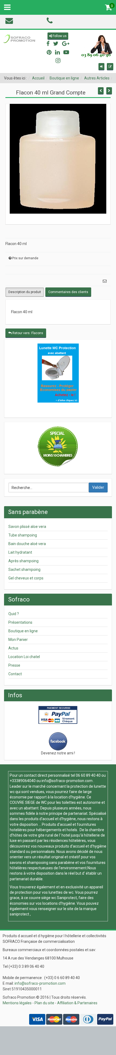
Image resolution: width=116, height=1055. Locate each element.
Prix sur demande (25, 258)
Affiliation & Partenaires (77, 1003)
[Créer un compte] (110, 66)
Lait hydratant (20, 552)
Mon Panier (18, 639)
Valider (98, 487)
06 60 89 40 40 (88, 775)
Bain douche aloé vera (27, 544)
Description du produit (24, 292)
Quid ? (13, 614)
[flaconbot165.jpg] (58, 158)
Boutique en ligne (64, 78)
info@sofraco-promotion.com (67, 781)
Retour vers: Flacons (27, 333)
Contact (15, 674)
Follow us (59, 36)
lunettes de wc (61, 892)
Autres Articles (97, 78)
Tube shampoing (22, 535)
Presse (14, 665)
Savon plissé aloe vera (27, 526)
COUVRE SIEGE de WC (28, 802)
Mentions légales (17, 1003)
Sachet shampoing (24, 569)
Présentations (20, 622)
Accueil (38, 78)
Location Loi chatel (24, 657)
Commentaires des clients (68, 292)
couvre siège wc (43, 898)
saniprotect (19, 914)
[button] (101, 66)
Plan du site (44, 1003)
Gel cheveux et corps (25, 578)
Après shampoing (23, 561)
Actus (13, 648)
